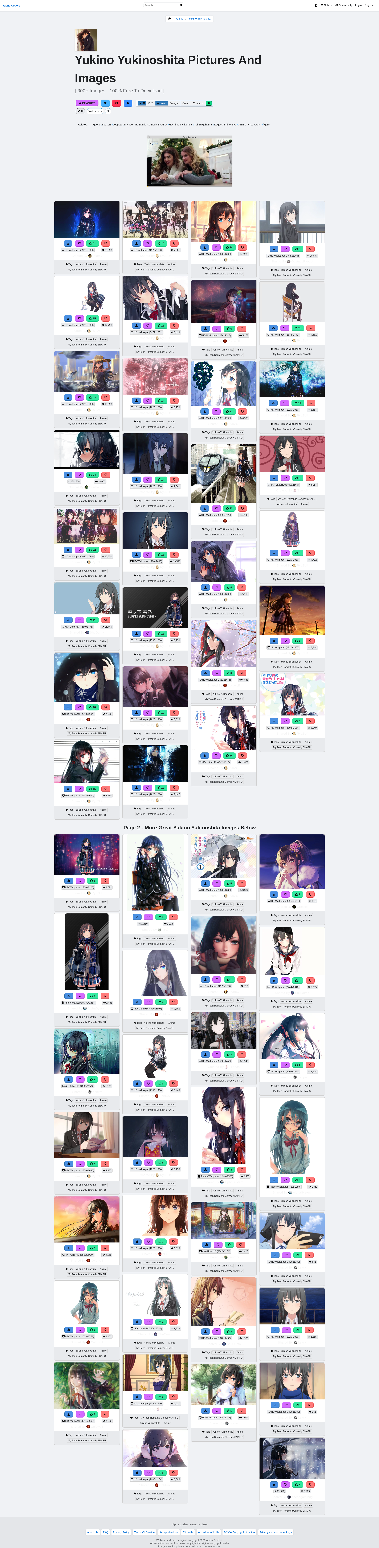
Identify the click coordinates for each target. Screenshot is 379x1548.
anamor (233, 1257)
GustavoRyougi (302, 261)
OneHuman (97, 487)
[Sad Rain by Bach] (292, 1478)
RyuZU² (97, 330)
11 (94, 620)
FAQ (105, 1532)
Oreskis (302, 906)
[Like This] (229, 1245)
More (198, 103)
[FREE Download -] (68, 1079)
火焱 (165, 929)
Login (358, 5)
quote (96, 124)
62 (94, 243)
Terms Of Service (144, 1532)
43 (94, 397)
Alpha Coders (11, 5)
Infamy (97, 255)
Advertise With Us (208, 1532)
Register (370, 5)
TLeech (302, 490)
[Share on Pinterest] (116, 103)
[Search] (181, 5)
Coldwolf (97, 719)
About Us (92, 1532)
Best (187, 103)
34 (94, 474)
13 (162, 325)
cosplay (117, 124)
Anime (179, 18)
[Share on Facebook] (128, 103)
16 (162, 243)
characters (254, 124)
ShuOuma (97, 632)
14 (162, 400)
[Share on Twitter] (105, 103)
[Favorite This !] (80, 1079)
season (106, 124)
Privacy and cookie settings (276, 1532)
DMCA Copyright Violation (239, 1532)
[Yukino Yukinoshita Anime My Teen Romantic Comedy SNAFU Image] (292, 1248)
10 (162, 712)
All (81, 111)
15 (94, 788)
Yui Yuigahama (203, 124)
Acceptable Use (168, 1532)
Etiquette (188, 1532)
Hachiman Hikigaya (180, 124)
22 (94, 549)
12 (162, 787)
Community (345, 5)
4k (108, 111)
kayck (302, 1267)
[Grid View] (142, 103)
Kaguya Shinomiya (225, 124)
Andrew (233, 991)
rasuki (233, 1423)
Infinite (163, 103)
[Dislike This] (105, 1079)
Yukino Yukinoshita (200, 18)
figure (265, 124)
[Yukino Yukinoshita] (223, 1238)
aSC (165, 1254)
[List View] (150, 103)
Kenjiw (97, 1091)
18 (94, 707)
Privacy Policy (121, 1532)
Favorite (88, 103)
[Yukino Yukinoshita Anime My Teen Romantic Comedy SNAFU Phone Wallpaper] (292, 1173)
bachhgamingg (302, 1497)
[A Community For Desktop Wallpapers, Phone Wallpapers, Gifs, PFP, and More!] (169, 18)
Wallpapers (95, 111)
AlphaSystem (97, 1008)
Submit (327, 5)
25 (94, 318)
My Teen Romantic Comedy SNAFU (145, 124)
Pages (175, 103)
